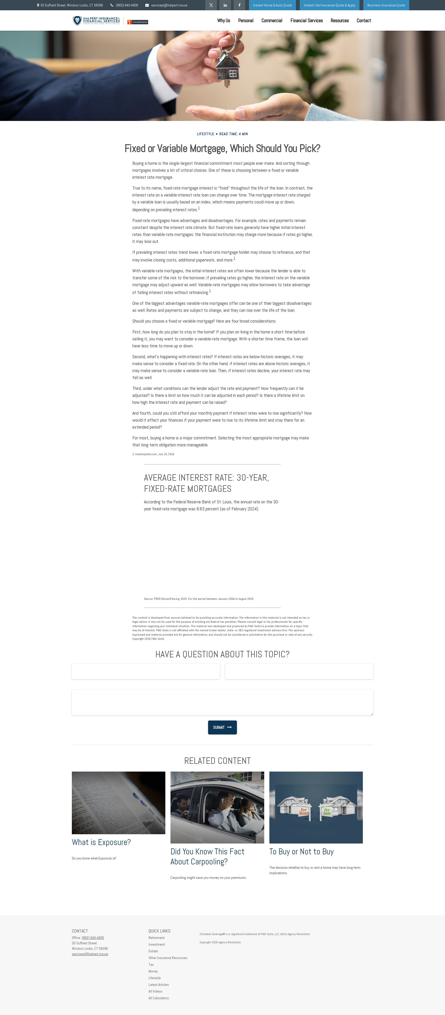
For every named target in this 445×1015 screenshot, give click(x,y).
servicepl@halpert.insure (169, 5)
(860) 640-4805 (127, 5)
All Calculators (159, 998)
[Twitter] (211, 5)
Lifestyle (155, 978)
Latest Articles (159, 984)
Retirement (157, 937)
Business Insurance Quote (386, 5)
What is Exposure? (101, 842)
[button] (223, 20)
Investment (157, 944)
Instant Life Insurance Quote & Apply (329, 5)
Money (153, 971)
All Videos (155, 991)
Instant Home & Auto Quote (272, 5)
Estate (153, 951)
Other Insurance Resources (168, 957)
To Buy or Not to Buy (301, 851)
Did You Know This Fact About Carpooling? (207, 856)
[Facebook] (239, 5)
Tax (151, 964)
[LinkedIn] (225, 5)
